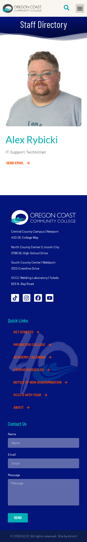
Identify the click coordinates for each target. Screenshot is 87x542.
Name (12, 434)
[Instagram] (27, 298)
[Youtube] (50, 298)
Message (14, 475)
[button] (80, 8)
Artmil (72, 536)
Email (12, 454)
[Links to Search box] (66, 7)
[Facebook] (38, 298)
